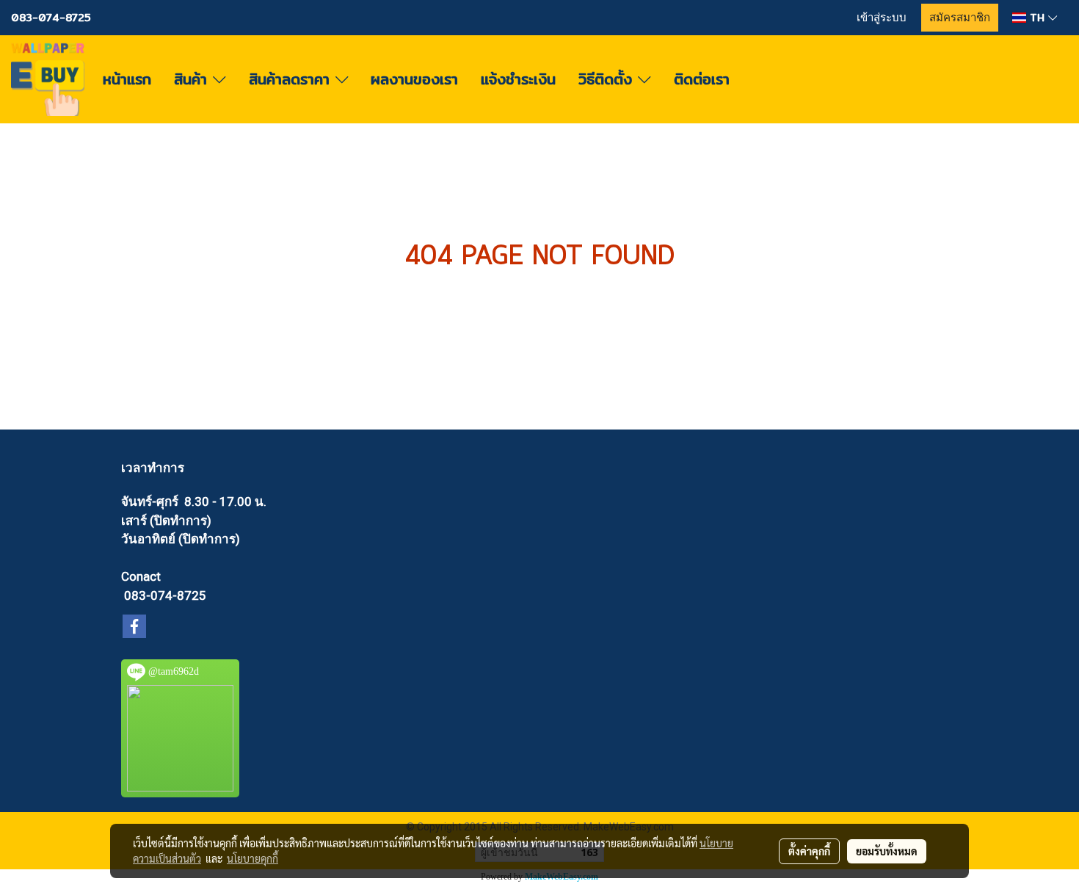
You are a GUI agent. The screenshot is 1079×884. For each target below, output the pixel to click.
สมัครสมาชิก (959, 17)
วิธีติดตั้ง (608, 79)
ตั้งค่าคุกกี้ (809, 851)
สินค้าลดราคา (292, 79)
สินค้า (193, 79)
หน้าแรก (127, 79)
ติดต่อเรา (702, 79)
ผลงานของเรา (414, 79)
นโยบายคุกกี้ (252, 858)
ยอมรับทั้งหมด (887, 851)
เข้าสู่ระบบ (882, 17)
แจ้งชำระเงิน (518, 79)
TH (1037, 18)
